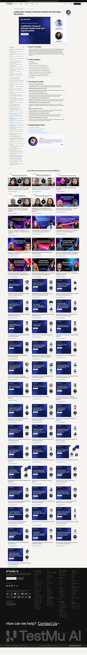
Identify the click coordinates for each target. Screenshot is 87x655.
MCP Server (36, 580)
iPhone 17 (48, 573)
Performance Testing (38, 590)
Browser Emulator (50, 593)
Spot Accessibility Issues (63, 613)
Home (25, 8)
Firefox (48, 579)
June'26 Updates (74, 607)
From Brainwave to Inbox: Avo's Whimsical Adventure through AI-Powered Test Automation (16, 95)
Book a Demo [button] (70, 3)
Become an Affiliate (75, 590)
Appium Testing (61, 572)
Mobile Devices (49, 589)
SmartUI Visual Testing (38, 603)
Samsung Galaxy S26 (50, 572)
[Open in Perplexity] (9, 586)
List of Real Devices (50, 576)
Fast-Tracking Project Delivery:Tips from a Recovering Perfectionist (15, 63)
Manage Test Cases (62, 615)
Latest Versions (61, 595)
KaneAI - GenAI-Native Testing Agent (38, 574)
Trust (72, 595)
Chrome (48, 580)
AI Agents (32, 3)
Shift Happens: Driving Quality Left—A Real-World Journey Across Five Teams (16, 146)
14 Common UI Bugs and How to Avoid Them (37, 129)
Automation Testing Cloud (38, 572)
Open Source (74, 586)
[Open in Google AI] (17, 586)
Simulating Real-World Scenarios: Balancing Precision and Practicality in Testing (16, 136)
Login (65, 3)
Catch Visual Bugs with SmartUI (63, 612)
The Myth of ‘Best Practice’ (13, 97)
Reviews (73, 581)
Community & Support (75, 583)
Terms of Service (74, 591)
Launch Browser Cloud (63, 607)
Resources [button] (26, 3)
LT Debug (36, 593)
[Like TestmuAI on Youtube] (76, 645)
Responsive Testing (37, 600)
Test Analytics (36, 605)
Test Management (37, 584)
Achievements (74, 580)
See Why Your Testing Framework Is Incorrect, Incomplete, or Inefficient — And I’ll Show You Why (16, 151)
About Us (73, 574)
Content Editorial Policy (75, 587)
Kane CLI (35, 576)
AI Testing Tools (62, 596)
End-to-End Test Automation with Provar (15, 60)
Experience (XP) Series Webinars (18, 8)
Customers (73, 577)
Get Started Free (77, 3)
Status (60, 599)
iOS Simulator (49, 590)
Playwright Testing (50, 603)
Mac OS (48, 587)
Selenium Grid (49, 600)
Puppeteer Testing (50, 604)
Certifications (61, 581)
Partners (73, 584)
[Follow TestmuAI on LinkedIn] (74, 645)
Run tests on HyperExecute (61, 609)
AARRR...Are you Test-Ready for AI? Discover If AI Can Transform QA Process (16, 162)
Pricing (37, 3)
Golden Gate (49, 594)
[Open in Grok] (15, 586)
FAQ (60, 586)
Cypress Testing (49, 601)
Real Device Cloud (37, 583)
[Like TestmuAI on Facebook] (70, 645)
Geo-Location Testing (38, 597)
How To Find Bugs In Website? (34, 127)
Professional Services (38, 607)
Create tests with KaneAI (63, 604)
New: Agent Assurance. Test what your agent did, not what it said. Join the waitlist (43, 1)
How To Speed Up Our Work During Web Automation (17, 80)
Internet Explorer (49, 577)
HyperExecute (36, 588)
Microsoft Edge (49, 583)
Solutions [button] (21, 3)
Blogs (60, 580)
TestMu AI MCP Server (63, 616)
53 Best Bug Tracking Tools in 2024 (35, 130)
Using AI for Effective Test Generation (15, 77)
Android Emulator (50, 592)
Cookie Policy (74, 594)
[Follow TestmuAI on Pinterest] (80, 645)
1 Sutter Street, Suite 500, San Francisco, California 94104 (11, 604)
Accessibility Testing (37, 598)
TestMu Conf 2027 (62, 579)
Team (73, 598)
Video (28, 8)
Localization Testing (37, 601)
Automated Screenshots (38, 595)
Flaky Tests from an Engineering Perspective (16, 88)
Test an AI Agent (62, 603)
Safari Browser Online (50, 582)
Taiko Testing (49, 605)
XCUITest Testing (62, 575)
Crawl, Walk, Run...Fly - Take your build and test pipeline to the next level (16, 65)
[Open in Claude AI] (12, 586)
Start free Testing (10, 578)
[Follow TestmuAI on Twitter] (72, 645)
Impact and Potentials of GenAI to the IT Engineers (16, 98)
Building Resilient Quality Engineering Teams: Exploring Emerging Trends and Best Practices (16, 156)
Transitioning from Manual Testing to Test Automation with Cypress (15, 149)
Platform (15, 3)
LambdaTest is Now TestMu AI (75, 573)
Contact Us (73, 600)
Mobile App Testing (37, 586)
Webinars (60, 584)
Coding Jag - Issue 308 (75, 606)
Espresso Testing (62, 573)
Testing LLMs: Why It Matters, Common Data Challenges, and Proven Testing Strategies (16, 158)
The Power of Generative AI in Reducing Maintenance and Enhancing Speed (15, 105)
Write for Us (74, 588)
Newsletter (61, 583)
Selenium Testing (50, 598)
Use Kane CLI (61, 606)
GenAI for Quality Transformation (14, 114)
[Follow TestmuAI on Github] (78, 645)
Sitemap (60, 598)
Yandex (48, 586)
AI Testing (36, 587)
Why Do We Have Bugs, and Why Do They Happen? (16, 129)
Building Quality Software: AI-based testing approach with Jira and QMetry (15, 109)
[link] (9, 4)
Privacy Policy (74, 593)
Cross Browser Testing (38, 581)
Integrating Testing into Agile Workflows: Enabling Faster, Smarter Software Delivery (16, 164)
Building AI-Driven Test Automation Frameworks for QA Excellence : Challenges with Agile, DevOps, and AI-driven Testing (17, 139)
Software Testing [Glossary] (62, 588)
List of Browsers (49, 575)
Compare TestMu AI (37, 608)
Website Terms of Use (75, 597)
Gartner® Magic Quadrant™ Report (76, 605)
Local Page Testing (37, 594)
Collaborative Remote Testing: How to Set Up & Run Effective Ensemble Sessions (16, 134)
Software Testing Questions (62, 592)
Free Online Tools (62, 593)
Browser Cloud (36, 591)
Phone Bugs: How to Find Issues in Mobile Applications (39, 132)
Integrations (36, 604)
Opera (48, 585)
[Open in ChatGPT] (7, 586)
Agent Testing (36, 577)
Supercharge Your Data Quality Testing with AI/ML (16, 113)
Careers (73, 576)
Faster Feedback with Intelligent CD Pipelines (16, 73)
